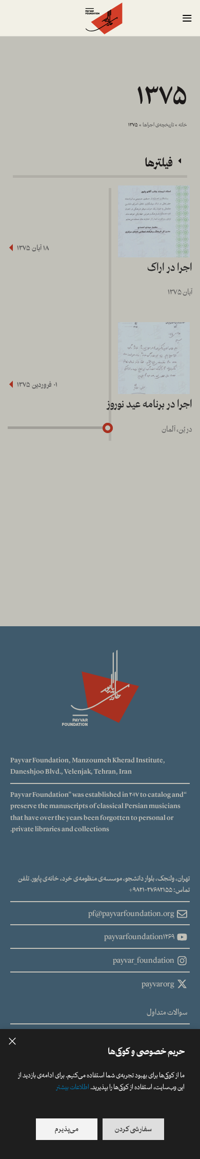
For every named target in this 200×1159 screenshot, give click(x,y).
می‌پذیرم (66, 1129)
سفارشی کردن (133, 1129)
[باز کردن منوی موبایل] (187, 18)
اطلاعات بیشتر (72, 1087)
